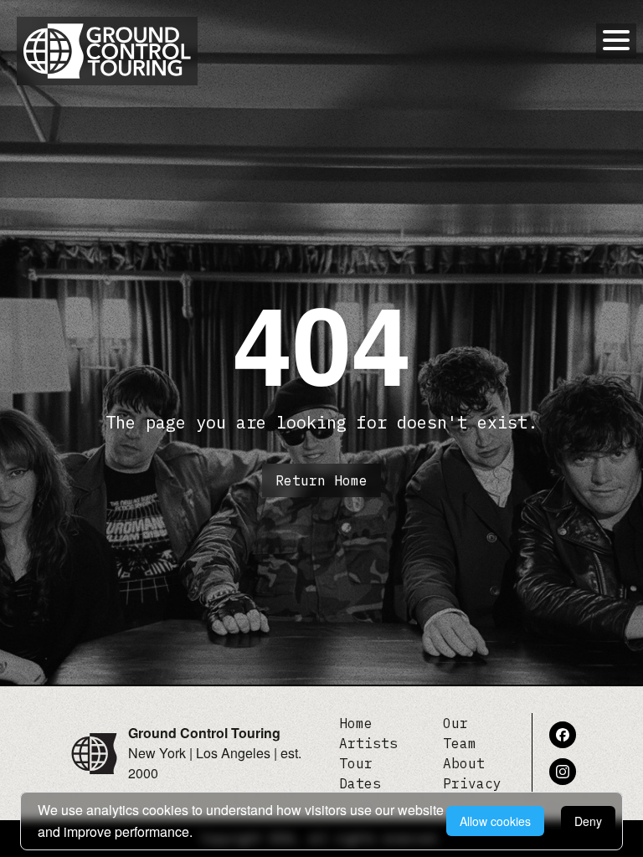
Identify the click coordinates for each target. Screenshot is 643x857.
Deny (588, 821)
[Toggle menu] (616, 40)
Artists (368, 743)
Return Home (321, 480)
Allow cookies (495, 821)
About (464, 763)
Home (356, 723)
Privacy (472, 783)
